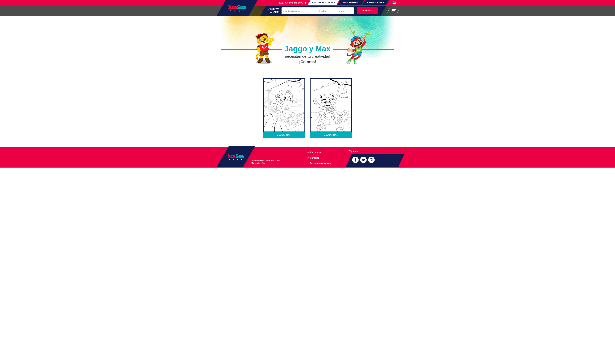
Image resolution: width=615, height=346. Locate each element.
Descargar (284, 135)
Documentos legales (320, 163)
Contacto (314, 158)
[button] (299, 10)
